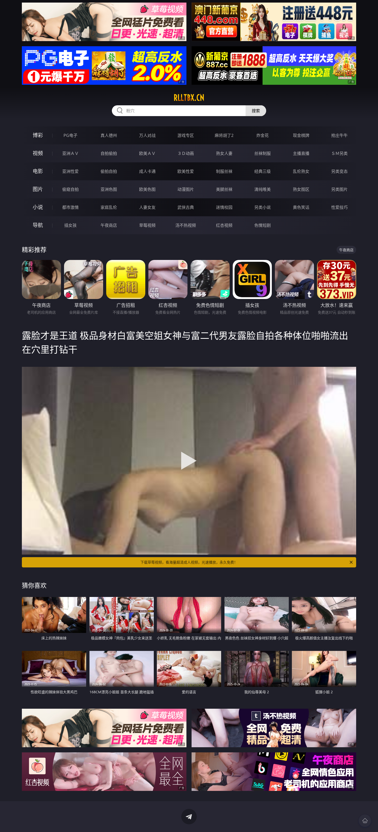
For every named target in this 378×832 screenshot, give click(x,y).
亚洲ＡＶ (70, 153)
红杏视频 (224, 225)
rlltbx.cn (189, 97)
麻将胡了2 (224, 135)
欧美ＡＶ (147, 153)
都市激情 (70, 207)
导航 (38, 225)
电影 (38, 171)
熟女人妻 (224, 153)
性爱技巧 (339, 207)
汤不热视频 (185, 225)
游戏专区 (185, 135)
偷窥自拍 (70, 189)
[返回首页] (365, 821)
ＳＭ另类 (339, 153)
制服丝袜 (224, 171)
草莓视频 (147, 225)
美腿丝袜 (224, 189)
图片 (38, 189)
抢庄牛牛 (339, 135)
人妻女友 (147, 207)
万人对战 (147, 135)
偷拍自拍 (109, 171)
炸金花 (262, 135)
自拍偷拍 (109, 153)
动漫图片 (185, 189)
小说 (38, 207)
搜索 (256, 111)
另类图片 (339, 189)
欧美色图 (147, 189)
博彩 (38, 135)
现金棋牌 (301, 135)
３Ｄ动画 (185, 153)
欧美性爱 (185, 171)
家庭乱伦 (109, 207)
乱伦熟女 (301, 171)
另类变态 (339, 171)
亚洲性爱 (70, 171)
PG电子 (70, 135)
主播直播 (301, 153)
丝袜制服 (262, 153)
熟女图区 (301, 189)
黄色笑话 (301, 207)
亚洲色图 (109, 189)
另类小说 (262, 207)
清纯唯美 (262, 189)
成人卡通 (147, 171)
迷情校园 (224, 207)
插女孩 (70, 225)
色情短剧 (262, 225)
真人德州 (109, 135)
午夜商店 (109, 225)
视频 (38, 153)
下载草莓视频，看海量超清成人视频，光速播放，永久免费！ (189, 562)
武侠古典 (185, 207)
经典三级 (262, 171)
